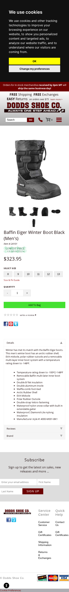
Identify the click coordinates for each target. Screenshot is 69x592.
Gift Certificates (43, 533)
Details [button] (10, 342)
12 (48, 274)
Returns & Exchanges (43, 555)
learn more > (56, 99)
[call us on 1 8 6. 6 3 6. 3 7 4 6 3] (42, 120)
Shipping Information (43, 543)
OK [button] (34, 61)
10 (28, 274)
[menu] (58, 120)
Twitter (14, 520)
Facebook (8, 520)
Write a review (27, 314)
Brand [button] (10, 435)
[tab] (34, 342)
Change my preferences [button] (35, 68)
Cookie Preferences (10, 590)
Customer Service (43, 523)
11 (38, 274)
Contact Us (59, 523)
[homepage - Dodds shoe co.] (34, 108)
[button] (34, 170)
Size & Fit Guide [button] (12, 280)
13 (58, 274)
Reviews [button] (11, 428)
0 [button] (51, 119)
